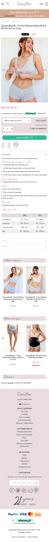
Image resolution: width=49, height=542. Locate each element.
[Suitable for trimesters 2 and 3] (9, 145)
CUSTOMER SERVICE (24, 429)
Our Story (24, 411)
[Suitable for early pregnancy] (3, 145)
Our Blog (24, 414)
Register (24, 458)
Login (24, 455)
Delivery (5, 241)
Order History (24, 461)
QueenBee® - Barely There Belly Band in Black (36, 356)
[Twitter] (30, 490)
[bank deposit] (37, 514)
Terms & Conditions (18, 537)
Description (6, 154)
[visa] (23, 514)
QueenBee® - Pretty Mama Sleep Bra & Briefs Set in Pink (36, 299)
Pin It (34, 34)
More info (41, 113)
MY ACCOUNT (24, 452)
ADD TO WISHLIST (39, 129)
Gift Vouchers (24, 446)
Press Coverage (24, 417)
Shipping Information (24, 432)
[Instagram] (24, 490)
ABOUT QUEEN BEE (24, 408)
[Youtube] (18, 490)
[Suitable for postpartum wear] (16, 144)
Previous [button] (3, 70)
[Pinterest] (36, 490)
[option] (24, 69)
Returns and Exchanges (24, 435)
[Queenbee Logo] (24, 394)
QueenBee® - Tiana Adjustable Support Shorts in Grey (13, 357)
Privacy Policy (32, 537)
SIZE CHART (41, 120)
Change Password (24, 467)
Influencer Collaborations (24, 423)
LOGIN (10, 383)
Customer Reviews (24, 420)
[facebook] (12, 490)
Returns (4, 246)
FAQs (24, 438)
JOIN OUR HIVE (24, 473)
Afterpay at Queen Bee (24, 443)
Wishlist (24, 464)
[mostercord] (30, 514)
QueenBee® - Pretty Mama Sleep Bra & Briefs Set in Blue (13, 299)
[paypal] (13, 514)
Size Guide (24, 440)
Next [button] (45, 70)
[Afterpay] (24, 521)
